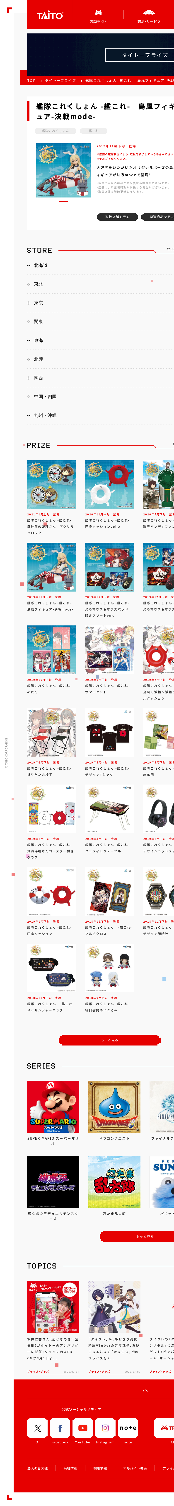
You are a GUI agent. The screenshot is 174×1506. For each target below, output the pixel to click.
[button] (63, 201)
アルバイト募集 (135, 1468)
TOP (31, 80)
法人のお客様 (37, 1468)
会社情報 (70, 1468)
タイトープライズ (60, 80)
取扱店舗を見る (117, 216)
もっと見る (109, 1040)
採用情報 (100, 1468)
